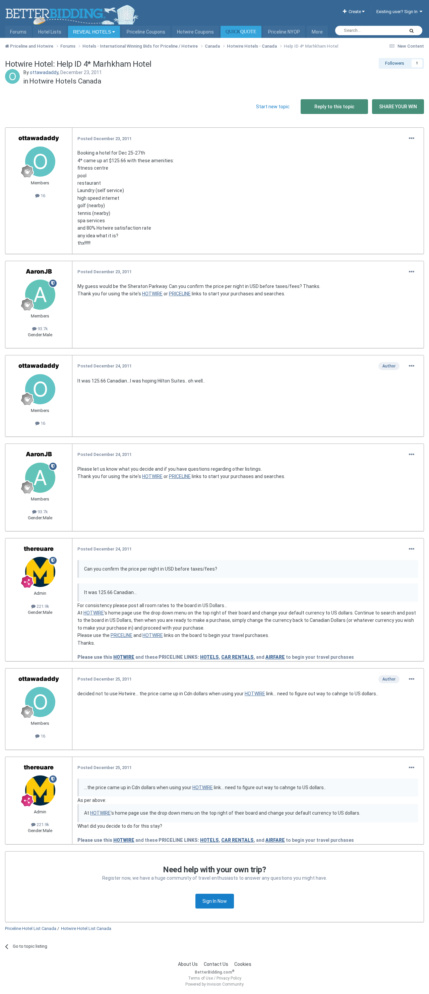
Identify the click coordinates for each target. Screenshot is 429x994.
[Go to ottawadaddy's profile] (12, 76)
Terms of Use (200, 978)
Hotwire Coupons (195, 32)
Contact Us (216, 964)
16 (42, 195)
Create (354, 11)
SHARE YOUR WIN (398, 106)
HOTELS (209, 657)
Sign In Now (214, 901)
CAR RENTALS (237, 657)
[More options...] (411, 138)
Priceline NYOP (284, 32)
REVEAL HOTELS (92, 32)
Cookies (242, 964)
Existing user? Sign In (398, 11)
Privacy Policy (229, 978)
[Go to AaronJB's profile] (40, 295)
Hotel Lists (49, 32)
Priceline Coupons (146, 32)
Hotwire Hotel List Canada (86, 928)
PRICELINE (180, 293)
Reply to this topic (334, 106)
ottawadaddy (44, 72)
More (317, 32)
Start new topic (273, 106)
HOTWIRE (152, 293)
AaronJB (39, 271)
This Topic (385, 30)
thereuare (39, 548)
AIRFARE (275, 657)
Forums (18, 32)
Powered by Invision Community (214, 984)
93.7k (42, 328)
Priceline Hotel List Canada (30, 928)
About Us (188, 964)
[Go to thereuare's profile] (40, 572)
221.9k (42, 606)
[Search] (411, 30)
